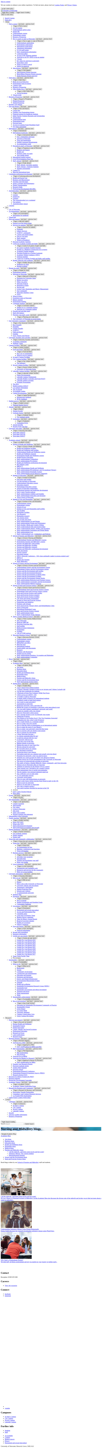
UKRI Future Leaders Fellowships (20, 1097)
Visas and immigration (24, 140)
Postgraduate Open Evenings (22, 83)
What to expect (17, 296)
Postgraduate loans (19, 121)
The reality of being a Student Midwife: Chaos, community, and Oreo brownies (42, 763)
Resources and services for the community (30, 870)
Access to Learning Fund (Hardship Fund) (26, 125)
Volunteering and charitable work (27, 868)
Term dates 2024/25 (19, 432)
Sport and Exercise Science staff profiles (29, 593)
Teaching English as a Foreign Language (29, 253)
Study (7, 22)
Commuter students (19, 303)
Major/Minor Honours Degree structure (29, 74)
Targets (19, 970)
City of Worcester (14, 209)
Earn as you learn (22, 236)
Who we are (16, 878)
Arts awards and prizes (24, 519)
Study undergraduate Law (25, 532)
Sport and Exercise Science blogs (27, 681)
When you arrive (22, 282)
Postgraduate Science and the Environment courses (33, 569)
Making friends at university (25, 743)
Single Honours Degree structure (27, 76)
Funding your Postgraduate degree (23, 112)
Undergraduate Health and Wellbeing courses (31, 452)
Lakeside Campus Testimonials (26, 377)
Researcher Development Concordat (20, 1080)
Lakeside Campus (18, 1111)
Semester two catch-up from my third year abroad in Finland (36, 757)
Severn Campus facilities (20, 365)
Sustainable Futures (19, 1026)
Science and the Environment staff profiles (30, 571)
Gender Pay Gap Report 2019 (26, 951)
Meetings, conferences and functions (28, 849)
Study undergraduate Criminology (27, 459)
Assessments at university (25, 704)
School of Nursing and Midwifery (23, 536)
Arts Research (21, 514)
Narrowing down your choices (26, 752)
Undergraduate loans (19, 119)
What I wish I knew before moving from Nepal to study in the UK (37, 781)
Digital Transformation (20, 185)
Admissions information (24, 48)
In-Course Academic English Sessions (29, 248)
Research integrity (14, 1078)
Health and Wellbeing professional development (32, 463)
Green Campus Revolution (25, 1016)
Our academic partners (20, 833)
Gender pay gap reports (20, 936)
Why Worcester (21, 620)
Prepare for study (14, 268)
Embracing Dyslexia (23, 716)
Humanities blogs (22, 674)
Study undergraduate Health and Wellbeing (30, 468)
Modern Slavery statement (25, 917)
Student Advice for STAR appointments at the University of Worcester (39, 759)
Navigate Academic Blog (9, 1134)
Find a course (13, 24)
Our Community (22, 291)
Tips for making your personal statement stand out (32, 772)
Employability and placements (26, 648)
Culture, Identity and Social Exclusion (25, 1029)
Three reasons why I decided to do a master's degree (33, 768)
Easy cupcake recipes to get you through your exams (33, 714)
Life (7, 207)
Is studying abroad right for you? (27, 738)
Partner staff (16, 837)
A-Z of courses (17, 28)
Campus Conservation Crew (26, 1014)
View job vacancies (11, 1285)
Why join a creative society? (25, 786)
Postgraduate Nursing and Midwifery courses (31, 542)
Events (11, 795)
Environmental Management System (28, 981)
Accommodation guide (24, 144)
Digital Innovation (18, 1027)
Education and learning (24, 975)
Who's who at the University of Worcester (30, 884)
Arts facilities (21, 510)
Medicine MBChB (22, 622)
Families (15, 334)
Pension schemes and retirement (23, 814)
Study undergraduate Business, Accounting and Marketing (35, 655)
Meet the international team (21, 172)
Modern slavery (10, 1439)
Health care (20, 152)
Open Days (12, 78)
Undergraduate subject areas (21, 30)
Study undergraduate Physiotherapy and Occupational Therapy (36, 470)
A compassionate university (25, 893)
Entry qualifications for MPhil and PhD (29, 1047)
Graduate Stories (18, 413)
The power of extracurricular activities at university (33, 761)
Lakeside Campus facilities (21, 371)
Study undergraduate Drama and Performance (31, 523)
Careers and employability (25, 234)
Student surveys (14, 401)
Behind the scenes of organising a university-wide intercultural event (38, 707)
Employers (16, 196)
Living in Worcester (19, 809)
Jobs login (16, 811)
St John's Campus (18, 1106)
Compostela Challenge (24, 904)
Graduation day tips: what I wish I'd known (30, 720)
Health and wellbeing (23, 984)
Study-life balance (18, 313)
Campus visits (17, 85)
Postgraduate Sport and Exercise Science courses (32, 591)
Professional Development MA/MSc (24, 189)
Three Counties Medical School (23, 616)
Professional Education (20, 1031)
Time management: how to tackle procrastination (32, 770)
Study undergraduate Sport (25, 613)
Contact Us (16, 170)
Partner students (18, 835)
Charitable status (22, 914)
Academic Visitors (14, 1082)
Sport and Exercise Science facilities (28, 597)
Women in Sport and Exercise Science (29, 600)
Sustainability (13, 960)
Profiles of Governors (23, 923)
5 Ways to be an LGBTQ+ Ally (27, 695)
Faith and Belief (18, 332)
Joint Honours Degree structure (26, 72)
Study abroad (17, 161)
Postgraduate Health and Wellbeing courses (30, 455)
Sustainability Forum (23, 1007)
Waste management (23, 993)
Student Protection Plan (24, 889)
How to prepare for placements (26, 732)
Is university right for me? (25, 739)
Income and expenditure (20, 932)
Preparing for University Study (26, 278)
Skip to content (5, 1)
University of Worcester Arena (26, 369)
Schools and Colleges (23, 891)
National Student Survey (20, 405)
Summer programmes (23, 168)
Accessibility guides (19, 391)
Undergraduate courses (20, 33)
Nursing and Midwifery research (27, 547)
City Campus (17, 1107)
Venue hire (16, 843)
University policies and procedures (27, 885)
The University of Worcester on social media (27, 319)
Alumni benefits (18, 425)
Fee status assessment (19, 126)
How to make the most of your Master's (29, 727)
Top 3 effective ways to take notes (27, 774)
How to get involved (19, 1001)
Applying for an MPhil (20, 1056)
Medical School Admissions (25, 628)
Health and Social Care (20, 178)
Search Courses (10, 18)
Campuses (12, 1101)
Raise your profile (22, 862)
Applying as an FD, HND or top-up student (30, 57)
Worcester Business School (21, 635)
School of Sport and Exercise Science (24, 585)
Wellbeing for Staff (23, 264)
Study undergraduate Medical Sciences (29, 583)
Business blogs (21, 669)
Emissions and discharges (25, 977)
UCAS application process (25, 775)
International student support (22, 157)
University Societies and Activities (19, 337)
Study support (21, 238)
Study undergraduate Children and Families (30, 494)
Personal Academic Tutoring (22, 242)
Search (3, 1124)
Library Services (22, 231)
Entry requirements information (26, 52)
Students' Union (18, 343)
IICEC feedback (22, 399)
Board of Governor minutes (25, 921)
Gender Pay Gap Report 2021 (26, 947)
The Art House (17, 389)
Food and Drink (18, 349)
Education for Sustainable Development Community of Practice (37, 1005)
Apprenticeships (14, 191)
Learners (15, 198)
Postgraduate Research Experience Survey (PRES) (29, 1073)
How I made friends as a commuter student (30, 722)
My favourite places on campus (26, 748)
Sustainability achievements (21, 997)
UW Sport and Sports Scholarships (28, 598)
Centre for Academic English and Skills (25, 244)
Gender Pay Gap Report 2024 (26, 942)
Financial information (23, 930)
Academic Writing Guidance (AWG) (28, 255)
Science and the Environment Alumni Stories (31, 578)
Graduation (16, 419)
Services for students (19, 225)
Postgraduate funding (19, 301)
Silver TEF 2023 (18, 822)
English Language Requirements (27, 142)
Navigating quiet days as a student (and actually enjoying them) (36, 754)
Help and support (14, 219)
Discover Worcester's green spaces (27, 713)
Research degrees (14, 1038)
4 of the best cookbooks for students (28, 691)
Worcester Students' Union (25, 292)
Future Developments (23, 375)
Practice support (22, 552)
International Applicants (20, 133)
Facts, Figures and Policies (21, 336)
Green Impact (21, 1009)
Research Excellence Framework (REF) (21, 1077)
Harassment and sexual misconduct (28, 910)
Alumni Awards (18, 411)
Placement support (22, 554)
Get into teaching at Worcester (26, 481)
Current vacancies (18, 803)
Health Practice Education (25, 457)
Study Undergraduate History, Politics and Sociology (33, 528)
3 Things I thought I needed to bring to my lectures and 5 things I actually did (41, 689)
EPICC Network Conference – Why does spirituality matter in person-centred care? (43, 556)
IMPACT (20, 466)
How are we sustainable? (24, 353)
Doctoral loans (17, 123)
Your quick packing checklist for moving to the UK (33, 788)
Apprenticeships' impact (20, 204)
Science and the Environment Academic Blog (31, 574)
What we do (16, 964)
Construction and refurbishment (27, 973)
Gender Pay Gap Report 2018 (26, 952)
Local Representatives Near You (23, 159)
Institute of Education (19, 475)
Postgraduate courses (19, 35)
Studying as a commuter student (27, 309)
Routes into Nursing (23, 559)
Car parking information (20, 388)
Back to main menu (7, 14)
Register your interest (15, 104)
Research (20, 650)
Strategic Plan (17, 894)
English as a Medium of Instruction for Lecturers (32, 249)
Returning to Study (23, 285)
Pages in (20, 26)
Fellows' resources (22, 924)
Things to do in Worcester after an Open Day (31, 765)
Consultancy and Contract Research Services (27, 1094)
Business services (18, 853)
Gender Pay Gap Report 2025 (26, 940)
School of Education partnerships (27, 488)
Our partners (17, 202)
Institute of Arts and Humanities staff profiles (31, 509)
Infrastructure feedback (24, 397)
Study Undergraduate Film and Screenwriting (31, 527)
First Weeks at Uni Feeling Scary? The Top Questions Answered (37, 718)
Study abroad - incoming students (27, 165)
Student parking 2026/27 (20, 386)
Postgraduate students (19, 272)
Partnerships (20, 629)
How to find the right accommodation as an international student (37, 725)
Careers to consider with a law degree (28, 711)
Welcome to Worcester (20, 274)
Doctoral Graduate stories (21, 1066)
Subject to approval (23, 66)
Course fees (16, 110)
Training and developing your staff (27, 860)
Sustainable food (22, 988)
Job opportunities (14, 799)
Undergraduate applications (25, 43)
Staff (6, 1432)
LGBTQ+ (16, 330)
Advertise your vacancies (25, 857)
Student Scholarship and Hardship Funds (29, 902)
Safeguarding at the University (18, 816)
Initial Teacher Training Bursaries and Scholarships (29, 116)
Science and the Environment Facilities (29, 576)
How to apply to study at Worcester (24, 39)
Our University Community (17, 321)
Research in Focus (18, 1033)
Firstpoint (20, 229)
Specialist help (21, 859)
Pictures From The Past (20, 426)
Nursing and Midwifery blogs (26, 678)
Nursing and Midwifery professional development (32, 549)
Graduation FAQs (22, 423)
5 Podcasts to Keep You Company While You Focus (33, 693)
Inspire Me (16, 31)
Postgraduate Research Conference (24, 1071)
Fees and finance (14, 106)
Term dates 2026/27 (19, 436)
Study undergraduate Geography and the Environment (34, 582)
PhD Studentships (22, 1053)
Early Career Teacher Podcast (22, 792)
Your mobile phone (23, 155)
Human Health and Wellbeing (22, 1024)
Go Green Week (22, 1010)
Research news (17, 1036)
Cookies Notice (59, 5)
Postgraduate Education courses (27, 487)
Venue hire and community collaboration (21, 839)
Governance (16, 906)
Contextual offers (22, 54)
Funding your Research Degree (22, 1064)
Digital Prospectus (18, 103)
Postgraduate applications (25, 45)
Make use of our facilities (25, 872)
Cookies (7, 1437)
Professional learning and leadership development (32, 490)
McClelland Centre (23, 464)
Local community (18, 864)
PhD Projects (21, 1054)
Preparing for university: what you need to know (32, 756)
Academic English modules (25, 251)
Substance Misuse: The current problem (21, 1153)
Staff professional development (22, 826)
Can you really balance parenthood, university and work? (35, 709)
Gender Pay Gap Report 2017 (26, 954)
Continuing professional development (20, 174)
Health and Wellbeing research (26, 454)
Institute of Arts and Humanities (23, 499)
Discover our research (16, 1020)
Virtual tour (12, 217)
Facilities (19, 631)
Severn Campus (18, 1109)
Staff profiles (21, 626)
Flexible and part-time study (21, 311)
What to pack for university (25, 783)
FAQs (19, 294)
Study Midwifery (22, 561)
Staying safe (20, 287)
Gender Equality (18, 328)
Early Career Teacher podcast (26, 492)
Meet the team (21, 644)
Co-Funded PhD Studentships (22, 1096)
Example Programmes (24, 382)
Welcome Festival (22, 283)
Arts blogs (20, 667)
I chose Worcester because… (26, 734)
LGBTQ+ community (24, 233)
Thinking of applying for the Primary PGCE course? (33, 766)
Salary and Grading (19, 812)
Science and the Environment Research (29, 573)
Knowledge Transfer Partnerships (23, 1092)
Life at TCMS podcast (24, 633)
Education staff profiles (24, 479)
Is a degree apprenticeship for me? (27, 736)
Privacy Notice (72, 5)
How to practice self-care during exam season (31, 731)
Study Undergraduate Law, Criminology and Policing (33, 534)
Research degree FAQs (20, 1075)
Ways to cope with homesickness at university (31, 779)
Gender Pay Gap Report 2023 (26, 943)
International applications (24, 46)
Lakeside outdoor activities (25, 380)
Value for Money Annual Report (27, 919)
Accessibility (9, 1436)
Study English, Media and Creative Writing (30, 525)
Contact (8, 1099)
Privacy (7, 1441)
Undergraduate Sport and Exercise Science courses (33, 589)
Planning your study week (21, 315)
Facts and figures (18, 926)
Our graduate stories (23, 417)
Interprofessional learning (17, 1155)
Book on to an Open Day (21, 82)
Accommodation (14, 211)
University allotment (23, 1012)
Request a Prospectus (19, 37)
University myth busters (24, 777)
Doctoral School (18, 1069)
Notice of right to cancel (24, 64)
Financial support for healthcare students (25, 114)
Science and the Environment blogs (28, 680)
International (13, 128)
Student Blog (17, 683)
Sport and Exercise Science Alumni (28, 611)
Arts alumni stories (22, 518)
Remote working (22, 266)
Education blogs (22, 671)
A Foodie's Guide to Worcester (26, 696)
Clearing (11, 205)
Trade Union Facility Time (21, 956)
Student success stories (24, 653)
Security (11, 1113)
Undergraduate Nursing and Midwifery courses (31, 540)
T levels (19, 59)
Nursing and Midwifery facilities (27, 545)
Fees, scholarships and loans (25, 137)
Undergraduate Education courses (27, 483)
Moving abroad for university (26, 747)
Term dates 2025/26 (19, 434)
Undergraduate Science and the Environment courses (33, 567)
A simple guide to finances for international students (33, 698)
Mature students (18, 300)
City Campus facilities (20, 359)
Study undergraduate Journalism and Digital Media (33, 530)
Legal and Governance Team (26, 915)
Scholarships (17, 118)
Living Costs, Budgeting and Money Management (32, 289)
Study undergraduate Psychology (27, 461)
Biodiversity (20, 968)
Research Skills (17, 187)
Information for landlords (20, 215)
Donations (16, 896)
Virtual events (17, 95)
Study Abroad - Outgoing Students (28, 167)
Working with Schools (24, 604)
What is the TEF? (18, 824)
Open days (8, 20)
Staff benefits (17, 805)
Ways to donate (21, 900)
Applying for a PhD (19, 1043)
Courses (15, 195)
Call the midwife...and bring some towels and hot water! (26, 1152)
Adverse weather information (18, 1114)
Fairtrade (19, 982)
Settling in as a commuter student (27, 307)
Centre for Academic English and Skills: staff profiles (33, 258)
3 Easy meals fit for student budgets (28, 687)
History (19, 882)
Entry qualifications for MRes (26, 1062)
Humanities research (23, 516)
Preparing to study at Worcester (22, 146)
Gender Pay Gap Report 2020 (26, 949)
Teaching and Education (20, 182)
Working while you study (25, 153)
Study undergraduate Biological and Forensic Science (33, 580)
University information (16, 874)
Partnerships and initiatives (25, 602)
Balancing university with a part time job (29, 705)
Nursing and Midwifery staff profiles (28, 543)
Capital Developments (20, 393)
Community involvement (24, 972)
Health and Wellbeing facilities (26, 448)
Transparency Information (25, 887)
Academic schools (14, 440)
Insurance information (19, 934)
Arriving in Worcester (23, 138)
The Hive (16, 384)
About (7, 438)
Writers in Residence (23, 240)
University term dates (15, 428)
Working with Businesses (25, 652)
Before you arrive (22, 280)
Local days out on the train (25, 741)
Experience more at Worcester (22, 298)
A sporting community (20, 341)
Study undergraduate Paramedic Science (29, 472)
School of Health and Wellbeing (23, 444)
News (10, 659)
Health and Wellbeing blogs (25, 673)
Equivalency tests (22, 62)
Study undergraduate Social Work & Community (32, 473)
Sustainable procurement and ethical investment (32, 989)
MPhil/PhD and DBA (23, 643)
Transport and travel (23, 991)
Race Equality (17, 325)
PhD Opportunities (19, 1048)
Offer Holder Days (19, 89)
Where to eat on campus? (25, 355)
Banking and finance (23, 150)
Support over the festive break (22, 223)
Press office (16, 793)
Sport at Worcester (22, 607)
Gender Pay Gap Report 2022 (26, 945)
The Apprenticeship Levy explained (24, 200)
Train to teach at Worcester (25, 497)
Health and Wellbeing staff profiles (28, 450)
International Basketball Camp (26, 609)
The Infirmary (21, 363)
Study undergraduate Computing (27, 657)
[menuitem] (53, 18)
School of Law (21, 507)
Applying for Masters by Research (23, 1058)
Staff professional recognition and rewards (26, 827)
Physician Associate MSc (25, 624)
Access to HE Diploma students (27, 55)
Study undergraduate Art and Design (28, 521)
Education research (23, 485)
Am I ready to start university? (26, 702)
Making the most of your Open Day (28, 745)
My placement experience (25, 750)
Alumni (11, 407)
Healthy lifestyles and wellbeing (23, 260)
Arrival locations (22, 93)
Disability (16, 327)
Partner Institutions (15, 829)
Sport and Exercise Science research (28, 595)
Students (7, 1430)
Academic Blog (18, 663)
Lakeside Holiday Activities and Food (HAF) (31, 379)
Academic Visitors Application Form (24, 1086)
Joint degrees (17, 68)
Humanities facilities (23, 512)
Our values (16, 807)
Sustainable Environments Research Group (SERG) (33, 986)
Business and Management (21, 180)
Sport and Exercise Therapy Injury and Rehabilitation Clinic (35, 606)
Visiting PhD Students (20, 1068)
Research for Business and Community (21, 1088)
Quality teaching (14, 818)
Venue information (22, 851)
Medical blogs (21, 676)
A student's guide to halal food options (29, 700)
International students (23, 646)
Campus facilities (14, 345)
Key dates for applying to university (28, 61)
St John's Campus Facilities (21, 357)
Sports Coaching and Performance (23, 183)
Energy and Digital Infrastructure (27, 979)
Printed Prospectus (18, 101)
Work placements (22, 551)
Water (18, 995)
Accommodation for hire (24, 847)
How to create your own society (27, 723)
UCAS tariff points (23, 50)
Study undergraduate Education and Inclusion (31, 495)
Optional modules (22, 257)
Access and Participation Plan (26, 912)
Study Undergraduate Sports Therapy (28, 615)
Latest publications (19, 1035)
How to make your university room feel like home (32, 729)
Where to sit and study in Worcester (28, 784)
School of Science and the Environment (25, 563)
